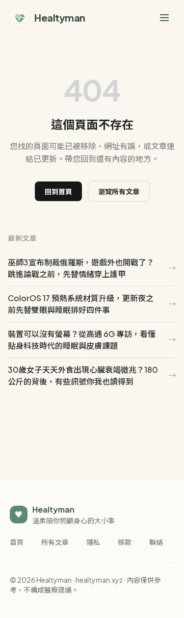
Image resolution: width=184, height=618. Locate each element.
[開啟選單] (164, 17)
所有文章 (55, 542)
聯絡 (156, 542)
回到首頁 (58, 191)
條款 (124, 542)
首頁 (17, 542)
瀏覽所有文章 (118, 191)
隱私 (93, 542)
